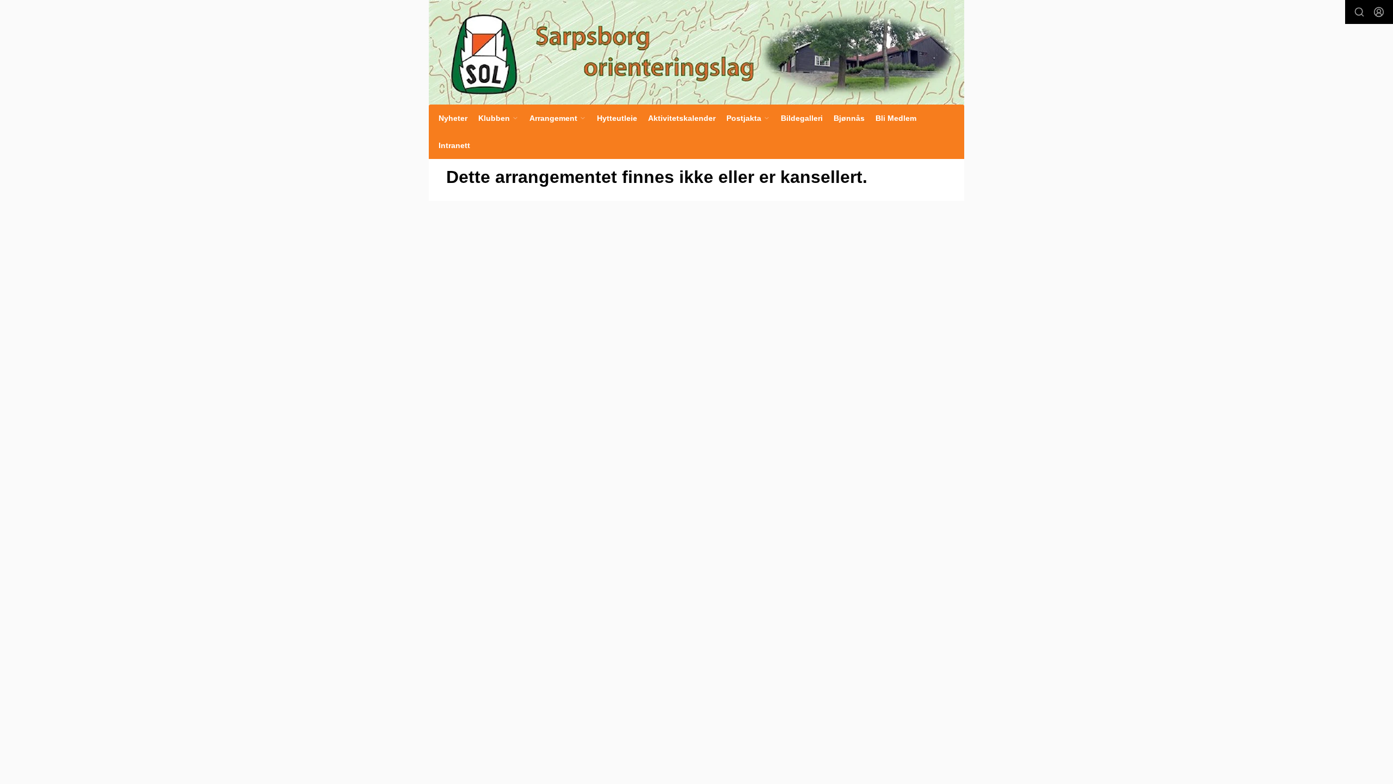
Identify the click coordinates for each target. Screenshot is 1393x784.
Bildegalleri (802, 118)
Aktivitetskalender (682, 118)
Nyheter (453, 118)
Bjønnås (849, 118)
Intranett (454, 145)
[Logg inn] (1379, 12)
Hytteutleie (617, 118)
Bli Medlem (896, 118)
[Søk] (1359, 12)
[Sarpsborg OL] (696, 52)
